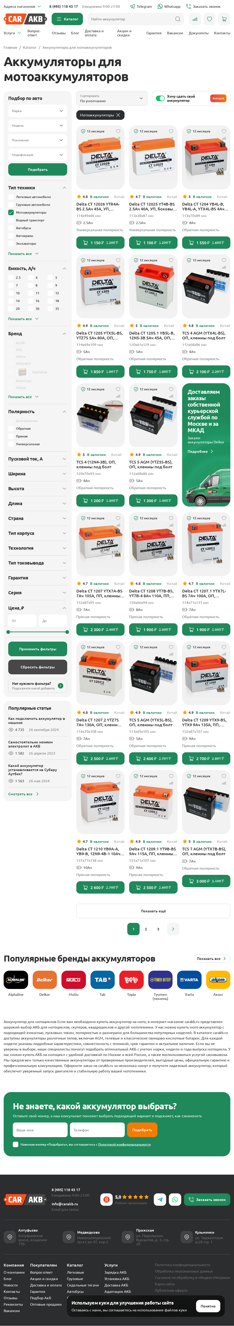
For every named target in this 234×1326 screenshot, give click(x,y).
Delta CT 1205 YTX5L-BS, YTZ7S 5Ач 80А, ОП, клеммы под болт (99, 335)
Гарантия (154, 33)
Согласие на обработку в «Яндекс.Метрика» (192, 1277)
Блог (75, 33)
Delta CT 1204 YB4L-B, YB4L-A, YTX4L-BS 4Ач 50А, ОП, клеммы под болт (203, 206)
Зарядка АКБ (115, 1272)
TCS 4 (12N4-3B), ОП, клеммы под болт (96, 464)
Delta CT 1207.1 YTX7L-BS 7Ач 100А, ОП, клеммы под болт (204, 593)
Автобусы (75, 1291)
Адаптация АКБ (117, 1291)
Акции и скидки (124, 33)
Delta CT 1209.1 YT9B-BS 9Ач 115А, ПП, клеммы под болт (152, 851)
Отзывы (59, 33)
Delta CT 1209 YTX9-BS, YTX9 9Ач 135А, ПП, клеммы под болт (204, 722)
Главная (10, 47)
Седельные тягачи (83, 1285)
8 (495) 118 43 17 (63, 6)
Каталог (30, 47)
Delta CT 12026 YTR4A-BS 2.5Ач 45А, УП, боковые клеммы (98, 206)
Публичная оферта (171, 1290)
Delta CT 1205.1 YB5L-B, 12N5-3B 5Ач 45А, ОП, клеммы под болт (152, 335)
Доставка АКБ (116, 1285)
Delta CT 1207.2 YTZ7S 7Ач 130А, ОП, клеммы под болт (98, 722)
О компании (14, 1272)
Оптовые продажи (46, 1304)
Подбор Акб (40, 1298)
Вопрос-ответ (33, 33)
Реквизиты (13, 1304)
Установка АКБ (116, 1279)
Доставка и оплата (94, 33)
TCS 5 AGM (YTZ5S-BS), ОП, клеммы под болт (151, 464)
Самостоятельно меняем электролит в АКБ (30, 744)
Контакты (222, 33)
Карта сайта (165, 1284)
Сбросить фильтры (38, 667)
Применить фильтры (37, 649)
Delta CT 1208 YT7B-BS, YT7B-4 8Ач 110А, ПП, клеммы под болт (151, 593)
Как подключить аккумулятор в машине (36, 720)
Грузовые (75, 1279)
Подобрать (38, 169)
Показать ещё (153, 911)
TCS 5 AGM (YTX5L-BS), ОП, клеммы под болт (151, 722)
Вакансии (175, 33)
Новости (11, 1285)
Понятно (208, 1306)
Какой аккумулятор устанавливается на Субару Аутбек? (32, 769)
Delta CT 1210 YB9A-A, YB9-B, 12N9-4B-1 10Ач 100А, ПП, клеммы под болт (98, 851)
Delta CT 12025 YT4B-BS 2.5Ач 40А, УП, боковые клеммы (152, 206)
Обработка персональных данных (184, 1271)
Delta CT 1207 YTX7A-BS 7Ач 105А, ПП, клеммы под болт (99, 593)
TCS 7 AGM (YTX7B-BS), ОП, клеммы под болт (204, 851)
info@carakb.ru (65, 1204)
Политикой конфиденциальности (124, 1144)
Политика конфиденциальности (182, 1265)
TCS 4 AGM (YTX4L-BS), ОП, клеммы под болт (204, 335)
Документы (199, 33)
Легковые (75, 1272)
